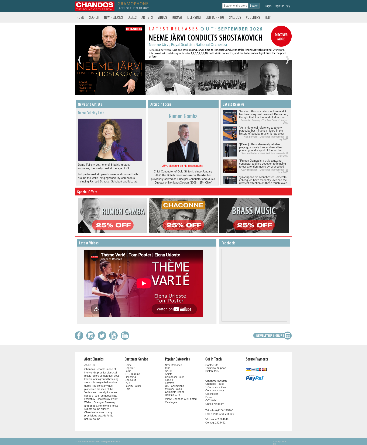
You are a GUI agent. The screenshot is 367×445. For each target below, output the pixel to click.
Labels (132, 17)
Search (94, 17)
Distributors (212, 371)
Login (268, 5)
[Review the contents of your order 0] (288, 8)
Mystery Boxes (173, 389)
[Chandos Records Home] (94, 10)
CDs (167, 368)
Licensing (194, 17)
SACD (168, 371)
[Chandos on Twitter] (103, 338)
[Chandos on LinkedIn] (126, 338)
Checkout (130, 380)
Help (268, 17)
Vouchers (253, 17)
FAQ (127, 383)
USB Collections (174, 386)
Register (279, 5)
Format (177, 17)
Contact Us (211, 365)
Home (80, 17)
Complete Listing (175, 391)
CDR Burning (215, 17)
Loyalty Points (133, 386)
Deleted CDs (172, 394)
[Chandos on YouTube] (114, 338)
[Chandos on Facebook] (80, 338)
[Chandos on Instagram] (91, 338)
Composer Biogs (174, 377)
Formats (169, 383)
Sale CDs (235, 17)
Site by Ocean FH (280, 442)
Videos (162, 17)
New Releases (113, 17)
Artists (147, 17)
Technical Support (215, 368)
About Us (89, 365)
